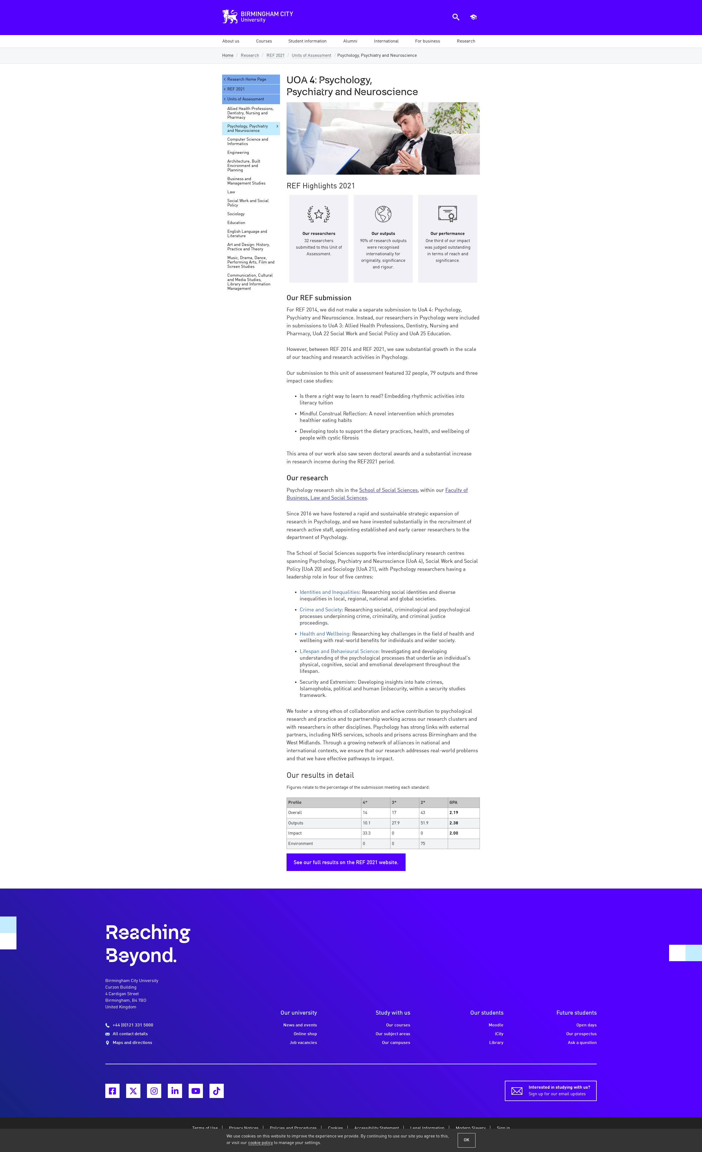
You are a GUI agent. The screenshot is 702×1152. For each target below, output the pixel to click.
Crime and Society (320, 610)
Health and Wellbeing (324, 634)
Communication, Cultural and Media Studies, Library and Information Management (250, 282)
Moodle (496, 1025)
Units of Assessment (311, 55)
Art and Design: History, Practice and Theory (248, 247)
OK (466, 1140)
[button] (230, 41)
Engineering (238, 153)
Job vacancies (303, 1043)
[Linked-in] (175, 1091)
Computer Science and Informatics (247, 141)
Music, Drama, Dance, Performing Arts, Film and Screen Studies (250, 262)
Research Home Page (246, 79)
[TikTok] (217, 1091)
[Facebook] (112, 1091)
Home (227, 55)
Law (231, 192)
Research (250, 55)
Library (496, 1043)
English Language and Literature (247, 233)
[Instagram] (154, 1091)
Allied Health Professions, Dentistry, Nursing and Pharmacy (250, 113)
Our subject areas (393, 1034)
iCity (499, 1034)
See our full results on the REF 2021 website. (346, 863)
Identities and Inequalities (329, 592)
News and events (300, 1025)
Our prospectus (581, 1034)
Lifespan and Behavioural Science (339, 651)
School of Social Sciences (388, 490)
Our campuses (396, 1043)
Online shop (305, 1034)
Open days (586, 1025)
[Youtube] (196, 1091)
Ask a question (582, 1043)
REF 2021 (276, 55)
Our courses (398, 1025)
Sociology (236, 214)
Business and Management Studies (246, 181)
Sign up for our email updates (559, 1090)
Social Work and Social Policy (247, 203)
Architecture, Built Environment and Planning (243, 165)
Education (236, 223)
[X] (133, 1091)
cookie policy (260, 1143)
